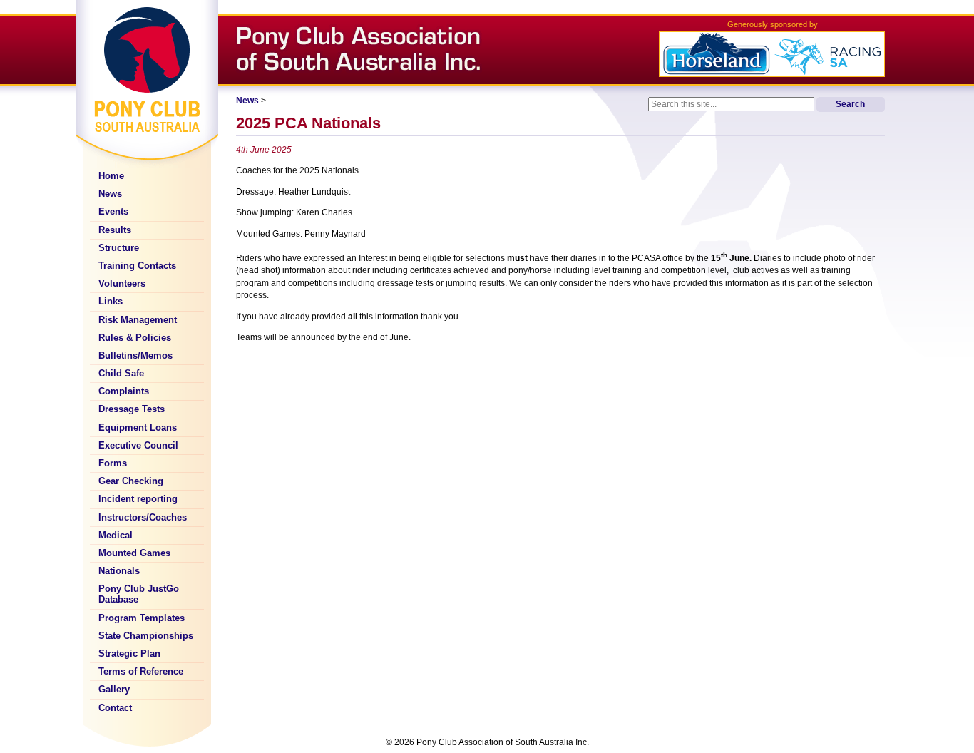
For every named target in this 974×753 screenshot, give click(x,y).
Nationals (119, 571)
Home (111, 176)
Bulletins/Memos (135, 356)
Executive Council (138, 446)
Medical (115, 536)
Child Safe (121, 374)
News (110, 194)
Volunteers (121, 284)
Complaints (123, 391)
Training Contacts (137, 266)
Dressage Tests (131, 409)
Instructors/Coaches (142, 518)
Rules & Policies (134, 338)
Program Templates (141, 618)
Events (113, 212)
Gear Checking (130, 481)
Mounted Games (134, 553)
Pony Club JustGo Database (138, 594)
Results (114, 230)
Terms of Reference (140, 672)
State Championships (145, 636)
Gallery (114, 690)
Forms (112, 463)
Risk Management (137, 320)
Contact (115, 708)
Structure (118, 248)
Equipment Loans (137, 428)
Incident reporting (138, 499)
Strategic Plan (129, 654)
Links (110, 302)
